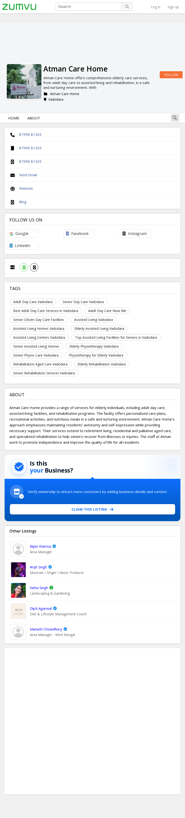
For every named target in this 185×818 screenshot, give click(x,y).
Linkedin (22, 245)
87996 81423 (30, 134)
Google (21, 233)
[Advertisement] (92, 721)
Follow (171, 74)
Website (26, 188)
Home (13, 118)
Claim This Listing (89, 509)
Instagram (137, 233)
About (33, 118)
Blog (22, 201)
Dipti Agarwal (41, 608)
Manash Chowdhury (46, 629)
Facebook (80, 233)
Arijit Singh (38, 567)
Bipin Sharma (40, 546)
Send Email (28, 174)
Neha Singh (39, 587)
